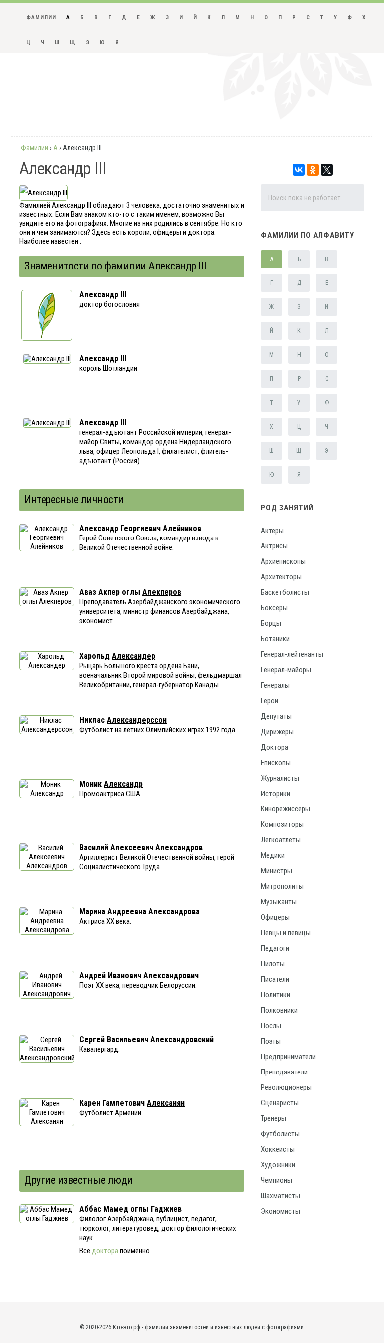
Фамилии (41, 17)
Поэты (271, 1041)
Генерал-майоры (286, 669)
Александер (134, 656)
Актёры (272, 530)
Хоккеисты (278, 1149)
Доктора (274, 747)
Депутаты (276, 716)
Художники (278, 1164)
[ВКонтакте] (299, 170)
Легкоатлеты (281, 839)
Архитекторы (281, 576)
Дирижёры (277, 731)
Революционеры (286, 1087)
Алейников (182, 528)
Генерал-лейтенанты (292, 654)
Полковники (279, 1010)
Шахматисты (280, 1195)
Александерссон (137, 720)
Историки (275, 793)
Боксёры (274, 607)
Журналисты (280, 778)
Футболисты (280, 1133)
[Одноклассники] (313, 170)
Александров (179, 847)
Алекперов (162, 592)
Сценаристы (280, 1102)
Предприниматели (288, 1056)
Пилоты (273, 963)
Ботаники (275, 638)
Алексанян (166, 1103)
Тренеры (273, 1118)
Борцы (271, 623)
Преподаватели (284, 1072)
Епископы (276, 762)
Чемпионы (276, 1180)
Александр (123, 784)
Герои (269, 700)
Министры (276, 870)
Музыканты (279, 901)
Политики (275, 994)
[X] (327, 170)
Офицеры (275, 917)
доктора (105, 1250)
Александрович (171, 975)
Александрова (174, 911)
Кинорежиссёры (285, 809)
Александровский (182, 1039)
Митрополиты (282, 886)
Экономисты (280, 1211)
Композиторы (282, 824)
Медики (273, 855)
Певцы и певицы (286, 932)
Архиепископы (283, 561)
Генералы (275, 685)
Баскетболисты (285, 592)
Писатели (275, 979)
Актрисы (274, 545)
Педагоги (275, 948)
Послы (271, 1025)
